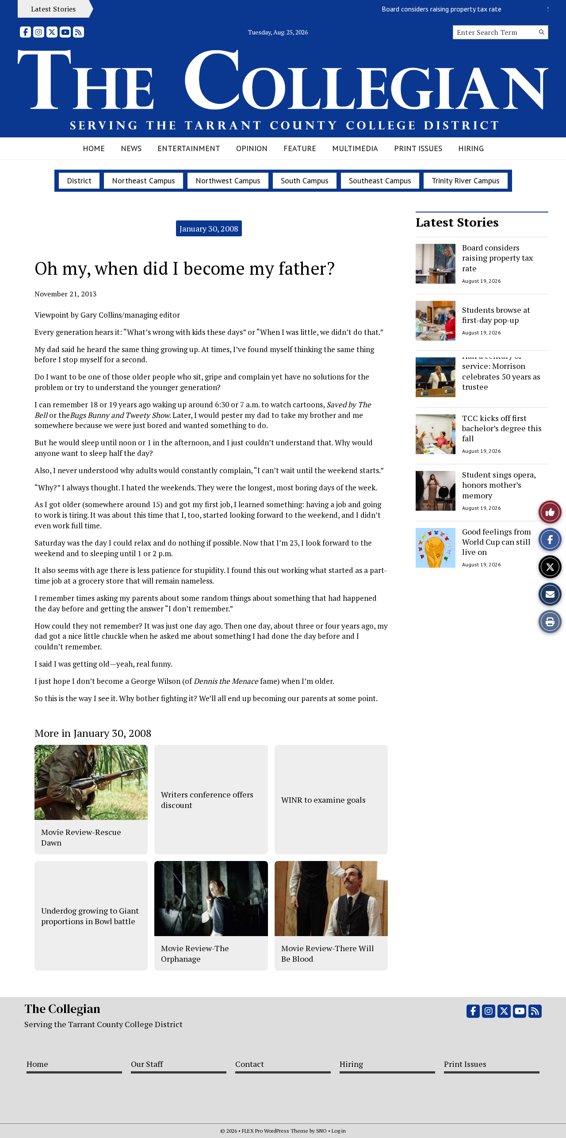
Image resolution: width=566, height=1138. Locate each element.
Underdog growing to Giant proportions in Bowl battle (90, 915)
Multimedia (355, 148)
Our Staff (147, 1063)
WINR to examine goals (323, 799)
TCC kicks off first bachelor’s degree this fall (502, 428)
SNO (321, 1130)
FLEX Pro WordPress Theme (275, 1130)
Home (94, 148)
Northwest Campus (227, 180)
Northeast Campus (143, 180)
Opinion (252, 148)
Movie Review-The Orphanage (195, 953)
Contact (249, 1063)
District (79, 180)
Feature (299, 148)
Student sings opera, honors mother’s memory (498, 485)
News (131, 148)
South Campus (305, 180)
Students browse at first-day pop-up (496, 314)
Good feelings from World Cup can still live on (496, 542)
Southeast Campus (380, 180)
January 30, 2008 (209, 228)
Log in (339, 1130)
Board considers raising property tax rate (430, 8)
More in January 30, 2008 (93, 733)
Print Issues (418, 148)
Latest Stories (457, 222)
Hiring (471, 148)
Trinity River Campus (466, 180)
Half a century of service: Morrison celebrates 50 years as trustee (501, 371)
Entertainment (188, 148)
